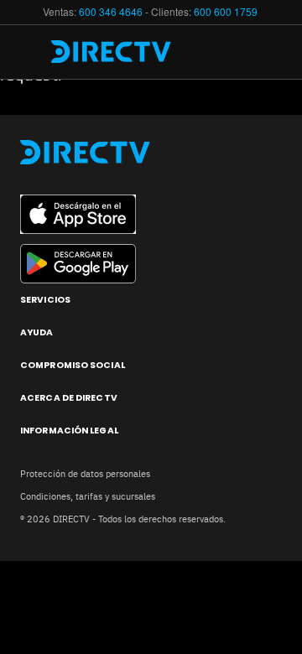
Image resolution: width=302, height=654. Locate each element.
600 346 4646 (111, 11)
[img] (32, 52)
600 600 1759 (227, 11)
